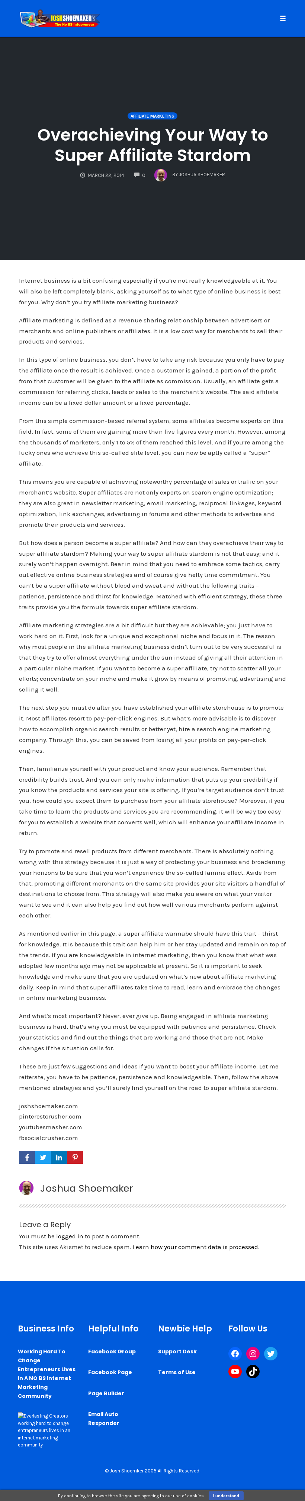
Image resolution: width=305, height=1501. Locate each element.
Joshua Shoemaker (86, 1188)
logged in (69, 1236)
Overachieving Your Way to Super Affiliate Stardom (152, 145)
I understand (226, 1495)
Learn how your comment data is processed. (196, 1247)
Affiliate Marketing (152, 116)
